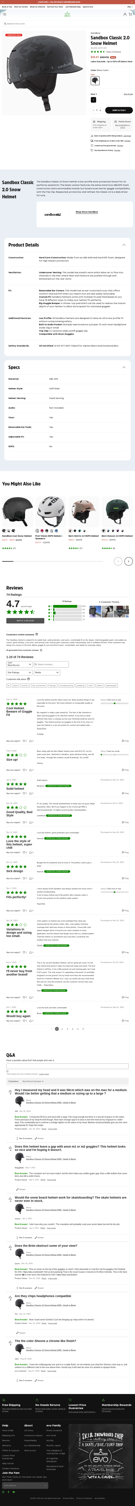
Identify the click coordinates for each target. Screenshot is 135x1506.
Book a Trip (7, 7)
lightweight (111, 686)
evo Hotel (51, 1435)
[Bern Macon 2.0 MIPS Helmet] (117, 511)
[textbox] (67, 1066)
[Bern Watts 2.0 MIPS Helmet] (84, 511)
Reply (44, 1129)
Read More (41, 728)
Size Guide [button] (128, 94)
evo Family (53, 1425)
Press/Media (30, 1440)
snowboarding (66, 686)
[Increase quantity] (100, 110)
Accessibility (99, 1498)
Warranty (6, 1445)
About (28, 1425)
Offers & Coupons (10, 1450)
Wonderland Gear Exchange (55, 1468)
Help (5, 1425)
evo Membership (32, 1445)
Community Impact (33, 1435)
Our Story (28, 1430)
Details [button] (127, 141)
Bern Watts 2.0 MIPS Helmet (84, 536)
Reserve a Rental (37, 7)
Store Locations (54, 1430)
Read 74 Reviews (113, 52)
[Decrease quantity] (93, 110)
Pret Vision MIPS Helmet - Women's (49, 537)
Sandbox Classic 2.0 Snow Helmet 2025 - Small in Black (51, 1103)
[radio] (95, 80)
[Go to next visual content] (126, 611)
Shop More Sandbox (87, 212)
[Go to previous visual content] (91, 611)
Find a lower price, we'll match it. (82, 1412)
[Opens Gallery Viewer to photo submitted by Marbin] (107, 611)
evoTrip (49, 1440)
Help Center (8, 1463)
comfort (25, 686)
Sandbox (95, 33)
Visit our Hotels (21, 7)
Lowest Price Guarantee (8, 1457)
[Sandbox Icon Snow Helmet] (17, 511)
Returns (6, 1440)
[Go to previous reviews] (51, 1029)
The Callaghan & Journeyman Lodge (55, 1452)
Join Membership (73, 7)
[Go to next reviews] (83, 1029)
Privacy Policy (68, 1498)
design (53, 686)
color (90, 686)
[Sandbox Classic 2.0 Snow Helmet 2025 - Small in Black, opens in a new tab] (20, 1101)
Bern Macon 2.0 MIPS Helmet (117, 536)
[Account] (125, 14)
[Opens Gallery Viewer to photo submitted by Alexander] (119, 611)
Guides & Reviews (10, 1468)
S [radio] (93, 99)
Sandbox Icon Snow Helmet (17, 536)
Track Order (7, 1430)
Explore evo (88, 7)
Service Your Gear (55, 7)
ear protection (39, 686)
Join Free (127, 136)
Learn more (44, 1074)
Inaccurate (52, 1129)
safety (100, 686)
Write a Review (25, 621)
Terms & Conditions (84, 1498)
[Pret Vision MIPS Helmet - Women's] (50, 511)
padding (81, 686)
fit (8, 686)
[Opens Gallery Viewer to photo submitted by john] (95, 611)
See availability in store (122, 126)
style (15, 686)
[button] (67, 606)
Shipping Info (8, 1435)
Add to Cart (119, 110)
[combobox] (67, 24)
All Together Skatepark (52, 1460)
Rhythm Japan (53, 1445)
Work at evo (30, 1450)
